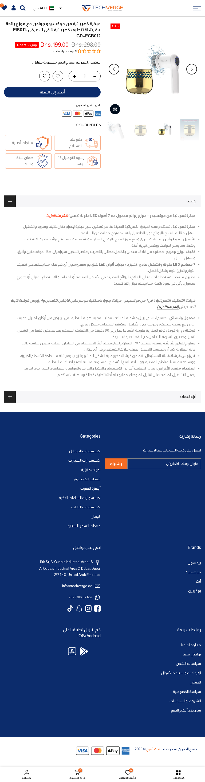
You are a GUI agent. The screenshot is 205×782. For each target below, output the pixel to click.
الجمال (96, 516)
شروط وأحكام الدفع (186, 710)
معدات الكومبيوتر (87, 479)
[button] (89, 51)
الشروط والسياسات (185, 701)
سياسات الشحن (188, 664)
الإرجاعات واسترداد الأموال (181, 673)
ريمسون (194, 563)
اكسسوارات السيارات (84, 460)
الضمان (195, 682)
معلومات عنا (191, 645)
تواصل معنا (192, 654)
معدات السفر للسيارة (84, 526)
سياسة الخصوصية (187, 692)
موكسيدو (193, 572)
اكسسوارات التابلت (86, 507)
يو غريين (194, 591)
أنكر (198, 581)
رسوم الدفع (66, 62)
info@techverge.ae (77, 586)
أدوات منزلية (91, 470)
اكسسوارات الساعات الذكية (80, 498)
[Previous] (191, 69)
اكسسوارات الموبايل (85, 451)
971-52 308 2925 (80, 597)
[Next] (114, 69)
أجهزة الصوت (90, 488)
